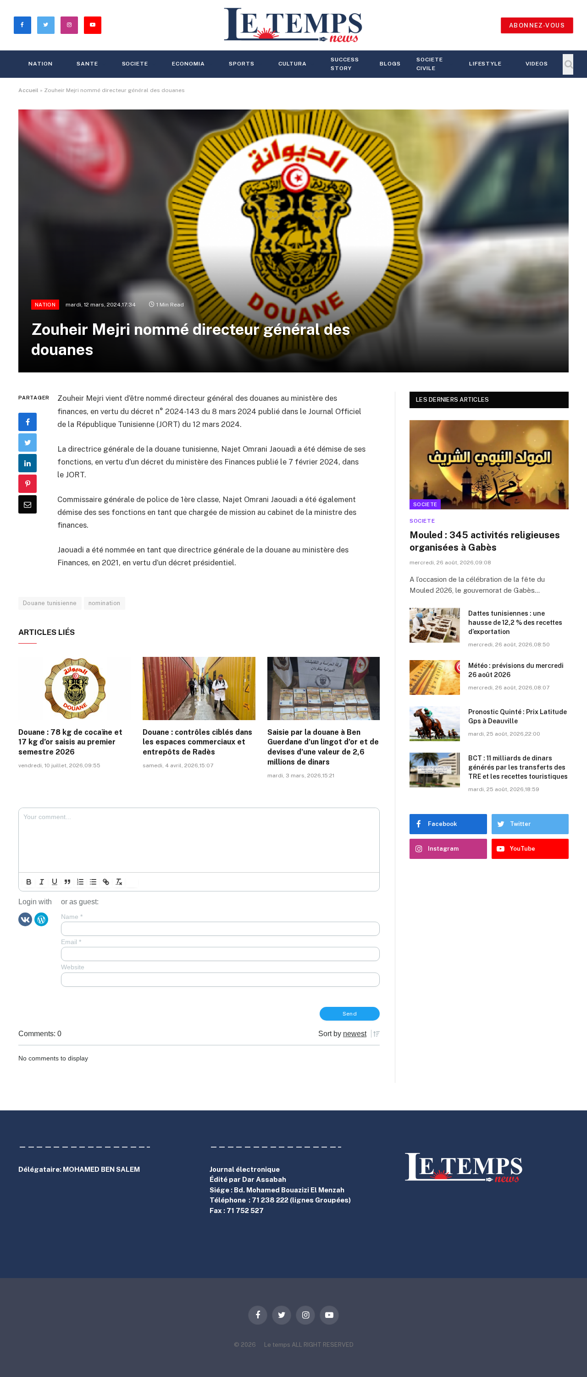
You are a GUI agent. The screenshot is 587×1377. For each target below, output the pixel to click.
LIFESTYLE (485, 63)
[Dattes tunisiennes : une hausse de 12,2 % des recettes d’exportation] (435, 625)
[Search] (568, 64)
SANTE (87, 63)
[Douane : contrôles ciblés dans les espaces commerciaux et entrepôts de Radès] (199, 688)
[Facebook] (27, 422)
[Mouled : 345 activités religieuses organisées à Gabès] (489, 464)
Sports (242, 63)
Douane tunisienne (50, 603)
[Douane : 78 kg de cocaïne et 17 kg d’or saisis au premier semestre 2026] (74, 688)
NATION (40, 63)
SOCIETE (135, 63)
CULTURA (292, 63)
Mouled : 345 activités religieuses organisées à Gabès (485, 541)
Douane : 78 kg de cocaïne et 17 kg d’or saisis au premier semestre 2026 (70, 742)
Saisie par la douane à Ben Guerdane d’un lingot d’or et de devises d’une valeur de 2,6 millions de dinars (323, 747)
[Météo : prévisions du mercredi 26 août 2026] (435, 677)
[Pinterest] (27, 484)
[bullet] (93, 881)
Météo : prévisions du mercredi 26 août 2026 (516, 670)
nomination (105, 603)
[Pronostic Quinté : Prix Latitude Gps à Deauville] (435, 723)
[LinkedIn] (27, 463)
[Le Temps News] (293, 25)
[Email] (27, 505)
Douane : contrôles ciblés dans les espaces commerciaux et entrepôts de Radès (197, 742)
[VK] (25, 919)
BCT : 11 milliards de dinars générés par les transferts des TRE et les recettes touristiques (518, 767)
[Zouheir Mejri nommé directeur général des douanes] (293, 240)
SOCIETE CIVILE (429, 63)
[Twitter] (27, 443)
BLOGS (390, 63)
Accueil (28, 90)
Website (72, 967)
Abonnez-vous (537, 25)
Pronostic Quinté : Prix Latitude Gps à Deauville (517, 716)
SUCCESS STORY (345, 63)
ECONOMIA (188, 63)
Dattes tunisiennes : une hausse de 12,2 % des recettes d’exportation (515, 622)
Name (72, 916)
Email (71, 941)
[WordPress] (41, 919)
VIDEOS (537, 63)
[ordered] (80, 881)
